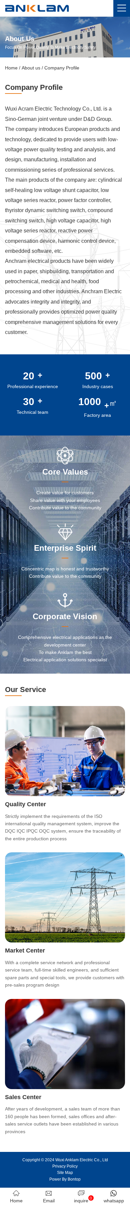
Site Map (65, 1172)
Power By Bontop (65, 1179)
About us (31, 67)
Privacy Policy (65, 1166)
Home (11, 67)
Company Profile (61, 67)
